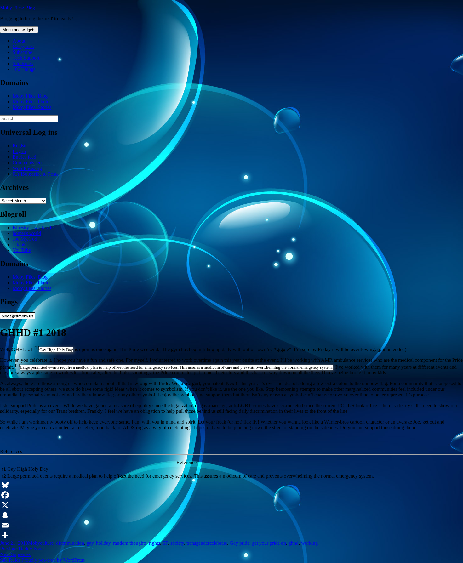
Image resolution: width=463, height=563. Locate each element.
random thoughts (129, 543)
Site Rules (23, 63)
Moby (34, 543)
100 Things (24, 69)
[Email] (231, 525)
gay (90, 543)
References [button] (11, 451)
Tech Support (26, 57)
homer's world (27, 233)
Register (21, 145)
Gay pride (239, 543)
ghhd (294, 543)
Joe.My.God (25, 239)
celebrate (218, 543)
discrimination (70, 543)
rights (154, 543)
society (177, 543)
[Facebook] (231, 495)
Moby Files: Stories (32, 107)
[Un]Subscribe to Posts (35, 174)
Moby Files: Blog (17, 7)
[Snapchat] (231, 515)
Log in (19, 151)
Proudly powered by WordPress (53, 560)
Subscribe (22, 52)
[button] (36, 349)
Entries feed (24, 157)
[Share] (231, 535)
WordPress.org (27, 168)
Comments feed (28, 162)
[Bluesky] (231, 485)
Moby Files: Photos (32, 101)
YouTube (22, 250)
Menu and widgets (19, 29)
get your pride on (269, 543)
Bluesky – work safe (33, 227)
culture (47, 543)
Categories (23, 46)
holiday (103, 543)
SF (165, 543)
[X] (231, 505)
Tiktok (19, 244)
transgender (197, 543)
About (19, 40)
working (309, 543)
